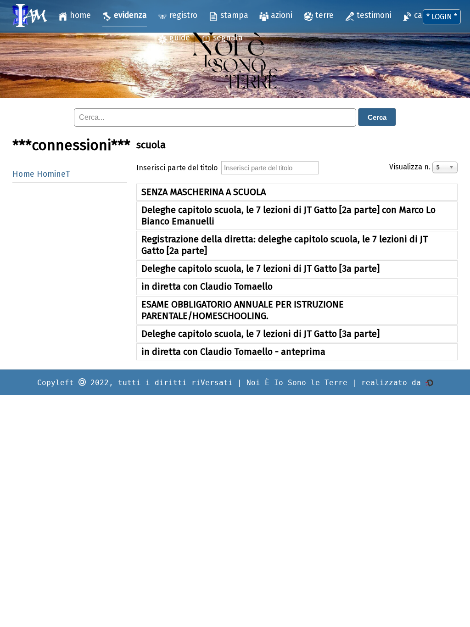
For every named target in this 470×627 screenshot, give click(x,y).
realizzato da (393, 382)
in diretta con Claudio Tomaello (207, 286)
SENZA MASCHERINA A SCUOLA (203, 191)
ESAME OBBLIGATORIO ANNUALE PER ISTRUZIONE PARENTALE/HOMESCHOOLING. (242, 310)
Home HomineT (41, 174)
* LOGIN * (441, 16)
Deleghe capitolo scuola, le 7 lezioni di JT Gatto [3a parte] (260, 268)
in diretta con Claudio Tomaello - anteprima (233, 351)
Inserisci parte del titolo (178, 167)
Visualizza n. (410, 166)
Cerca (377, 117)
